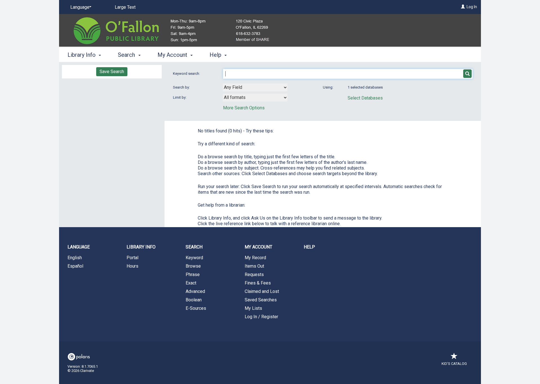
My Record (255, 257)
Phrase (193, 274)
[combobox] (255, 87)
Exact (191, 283)
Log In (472, 6)
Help (309, 247)
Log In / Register (261, 316)
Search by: (182, 87)
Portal (132, 257)
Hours (132, 266)
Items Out (254, 266)
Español (75, 266)
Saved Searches (261, 299)
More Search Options (244, 107)
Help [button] (216, 54)
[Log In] (463, 6)
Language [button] (79, 247)
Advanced (195, 291)
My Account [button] (173, 54)
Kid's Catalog (454, 364)
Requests (254, 274)
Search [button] (127, 54)
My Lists (253, 308)
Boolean (194, 299)
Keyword (194, 257)
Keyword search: (187, 73)
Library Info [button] (82, 54)
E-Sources (196, 308)
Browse (193, 266)
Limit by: (180, 97)
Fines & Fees (258, 283)
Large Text (125, 7)
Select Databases (365, 98)
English (75, 257)
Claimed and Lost (262, 291)
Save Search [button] (112, 71)
